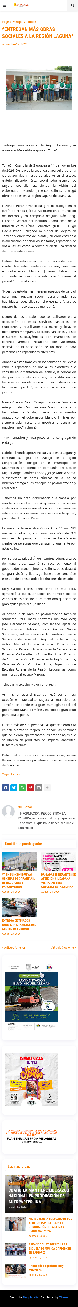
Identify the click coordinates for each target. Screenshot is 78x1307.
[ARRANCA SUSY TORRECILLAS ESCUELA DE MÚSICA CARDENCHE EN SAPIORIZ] (15, 1249)
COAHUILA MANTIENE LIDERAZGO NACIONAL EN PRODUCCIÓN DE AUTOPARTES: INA (38, 1196)
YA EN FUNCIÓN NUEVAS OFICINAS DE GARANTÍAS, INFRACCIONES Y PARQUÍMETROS (18, 881)
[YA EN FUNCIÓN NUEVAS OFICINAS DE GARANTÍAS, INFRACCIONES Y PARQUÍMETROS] (19, 861)
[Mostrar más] (47, 787)
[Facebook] (5, 787)
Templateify (31, 1297)
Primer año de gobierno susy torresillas (46, 1268)
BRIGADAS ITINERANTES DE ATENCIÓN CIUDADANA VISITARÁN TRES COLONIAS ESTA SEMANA (58, 881)
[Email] (38, 787)
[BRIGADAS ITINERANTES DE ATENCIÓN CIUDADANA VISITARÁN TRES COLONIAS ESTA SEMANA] (58, 861)
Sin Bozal (25, 807)
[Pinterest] (30, 787)
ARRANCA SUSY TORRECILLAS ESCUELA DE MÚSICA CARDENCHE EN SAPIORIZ (50, 1249)
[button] (5, 5)
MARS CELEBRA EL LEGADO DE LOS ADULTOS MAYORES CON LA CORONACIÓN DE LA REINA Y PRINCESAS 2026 (50, 1225)
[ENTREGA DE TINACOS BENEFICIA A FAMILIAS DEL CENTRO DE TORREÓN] (19, 907)
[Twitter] (13, 787)
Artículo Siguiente (62, 947)
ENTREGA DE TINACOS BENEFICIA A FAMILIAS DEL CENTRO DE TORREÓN (19, 925)
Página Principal (12, 21)
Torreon (31, 21)
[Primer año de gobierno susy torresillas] (15, 1271)
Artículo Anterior (14, 947)
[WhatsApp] (22, 787)
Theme (63, 1297)
